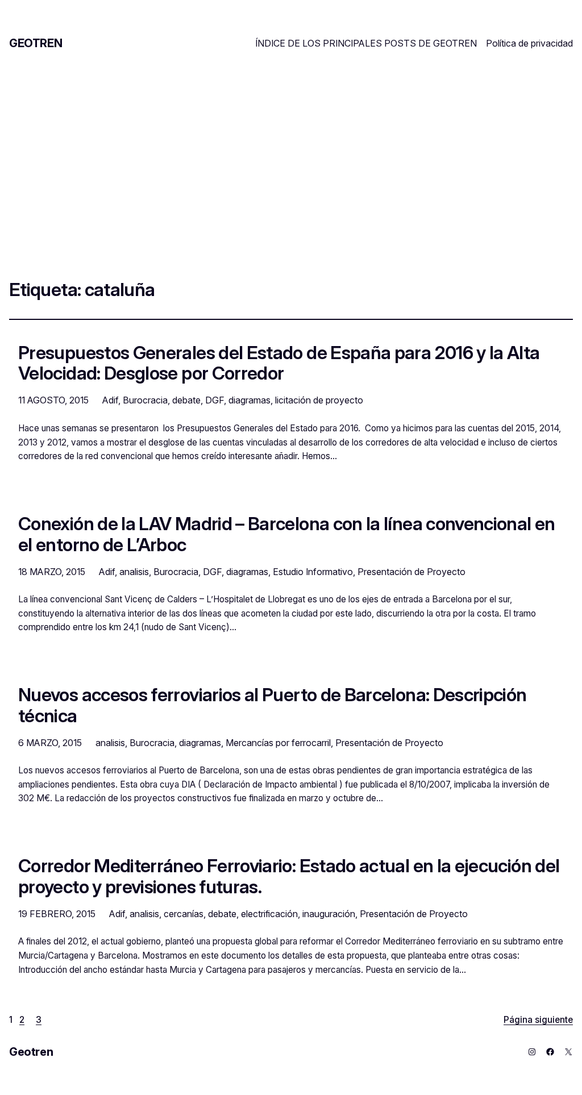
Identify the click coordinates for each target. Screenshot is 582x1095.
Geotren (35, 43)
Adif (110, 400)
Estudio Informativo (313, 571)
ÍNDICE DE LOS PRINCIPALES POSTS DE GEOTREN (366, 43)
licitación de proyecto (319, 400)
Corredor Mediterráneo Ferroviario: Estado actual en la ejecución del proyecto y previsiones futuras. (288, 877)
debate (186, 400)
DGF (214, 400)
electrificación (269, 913)
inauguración (328, 913)
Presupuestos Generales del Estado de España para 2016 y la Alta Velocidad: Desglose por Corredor (279, 364)
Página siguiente (538, 1019)
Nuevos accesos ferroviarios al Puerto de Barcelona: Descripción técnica (272, 706)
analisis (134, 571)
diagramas (249, 400)
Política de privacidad (529, 43)
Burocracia (145, 400)
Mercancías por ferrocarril (278, 742)
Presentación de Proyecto (411, 571)
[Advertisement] (291, 158)
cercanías (183, 913)
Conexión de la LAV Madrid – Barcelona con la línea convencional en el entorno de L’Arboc (286, 535)
